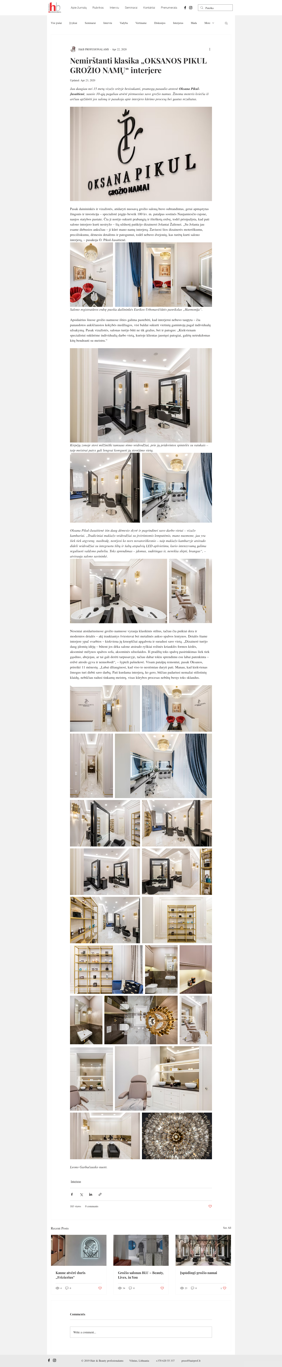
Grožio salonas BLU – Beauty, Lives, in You (141, 1275)
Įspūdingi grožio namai (198, 1272)
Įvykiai (73, 23)
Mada (194, 23)
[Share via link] (100, 1194)
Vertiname (141, 23)
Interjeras (178, 23)
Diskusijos (159, 23)
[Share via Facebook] (72, 1194)
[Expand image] (91, 274)
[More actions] (209, 49)
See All (227, 1227)
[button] (226, 22)
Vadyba (124, 23)
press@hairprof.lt (190, 1360)
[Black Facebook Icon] (185, 8)
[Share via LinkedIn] (90, 1194)
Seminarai (90, 23)
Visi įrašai (56, 23)
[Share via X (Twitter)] (81, 1194)
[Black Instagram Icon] (191, 8)
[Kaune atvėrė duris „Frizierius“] (78, 1250)
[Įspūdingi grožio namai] (203, 1250)
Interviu (107, 23)
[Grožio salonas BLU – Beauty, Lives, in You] (141, 1250)
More (207, 23)
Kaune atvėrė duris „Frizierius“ (70, 1275)
